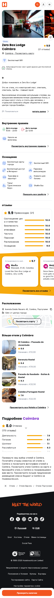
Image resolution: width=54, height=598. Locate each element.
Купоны (33, 574)
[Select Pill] (37, 4)
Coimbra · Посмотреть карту (19, 53)
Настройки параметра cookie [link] (27, 586)
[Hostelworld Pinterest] (36, 519)
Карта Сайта (37, 580)
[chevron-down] (26, 428)
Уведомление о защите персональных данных (27, 568)
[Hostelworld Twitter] (18, 519)
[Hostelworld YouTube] (30, 519)
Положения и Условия (18, 574)
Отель (5, 41)
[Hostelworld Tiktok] (42, 519)
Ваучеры (42, 574)
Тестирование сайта (20, 580)
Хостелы (18, 537)
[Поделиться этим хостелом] (50, 37)
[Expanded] (6, 486)
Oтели (27, 537)
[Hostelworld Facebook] (12, 519)
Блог (10, 537)
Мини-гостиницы (38, 537)
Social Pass (27, 543)
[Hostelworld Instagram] (24, 519)
